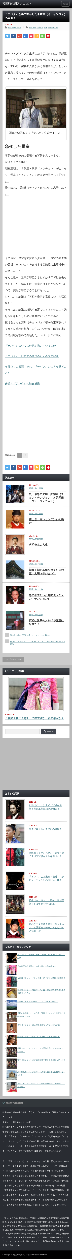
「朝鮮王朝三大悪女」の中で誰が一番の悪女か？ (34, 718)
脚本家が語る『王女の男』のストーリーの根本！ (30, 635)
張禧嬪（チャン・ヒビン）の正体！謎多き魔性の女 (38, 1037)
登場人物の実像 (14, 27)
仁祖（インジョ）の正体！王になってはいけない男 (38, 1025)
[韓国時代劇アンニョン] (17, 3)
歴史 (45, 27)
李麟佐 (40, 27)
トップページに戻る (13, 659)
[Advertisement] (36, 231)
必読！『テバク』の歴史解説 (22, 383)
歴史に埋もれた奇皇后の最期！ (45, 829)
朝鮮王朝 (32, 27)
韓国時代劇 (53, 27)
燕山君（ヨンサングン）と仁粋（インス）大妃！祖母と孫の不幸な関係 (37, 642)
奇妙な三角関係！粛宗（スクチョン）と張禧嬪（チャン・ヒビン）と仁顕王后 (46, 927)
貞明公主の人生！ (39, 544)
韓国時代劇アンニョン (22, 1255)
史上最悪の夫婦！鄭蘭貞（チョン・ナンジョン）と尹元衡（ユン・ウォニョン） (46, 498)
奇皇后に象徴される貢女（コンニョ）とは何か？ (37, 1001)
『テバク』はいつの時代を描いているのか (30, 345)
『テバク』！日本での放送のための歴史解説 (32, 356)
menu (65, 4)
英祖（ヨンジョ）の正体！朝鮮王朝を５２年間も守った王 (41, 1060)
